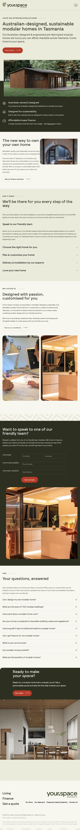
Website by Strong (39, 815)
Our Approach (39, 802)
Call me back (30, 480)
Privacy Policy (6, 817)
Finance (8, 798)
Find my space (9, 50)
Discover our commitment (13, 328)
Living (6, 793)
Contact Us (73, 802)
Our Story (29, 802)
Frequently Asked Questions (57, 802)
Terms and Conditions (19, 817)
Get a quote (19, 693)
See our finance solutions (14, 179)
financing (51, 124)
